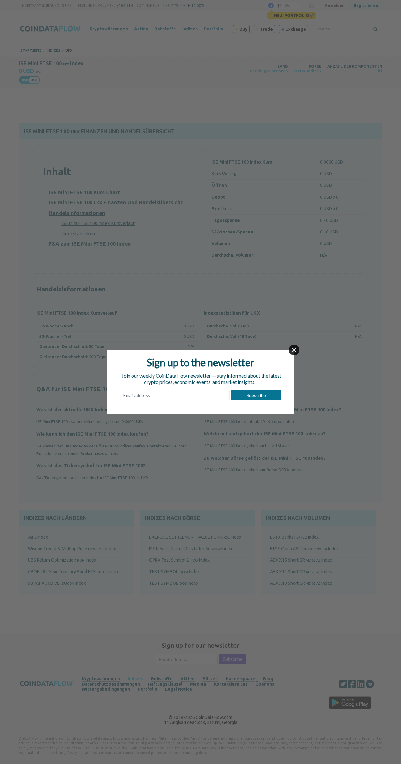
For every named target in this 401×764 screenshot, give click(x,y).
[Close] (294, 350)
